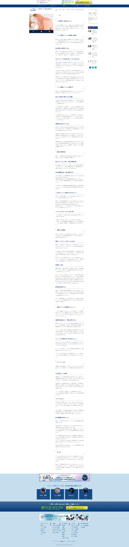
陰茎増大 (63, 534)
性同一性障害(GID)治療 (84, 523)
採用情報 (62, 541)
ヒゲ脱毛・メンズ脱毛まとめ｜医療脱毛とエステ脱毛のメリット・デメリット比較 (92, 13)
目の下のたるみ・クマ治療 (57, 530)
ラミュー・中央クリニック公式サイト (70, 541)
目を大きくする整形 (56, 525)
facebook (33, 31)
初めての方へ (53, 5)
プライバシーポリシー (56, 541)
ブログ (42, 534)
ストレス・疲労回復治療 (84, 525)
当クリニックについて (42, 5)
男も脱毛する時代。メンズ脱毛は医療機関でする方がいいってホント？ (92, 19)
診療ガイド (64, 5)
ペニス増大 (64, 530)
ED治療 (63, 527)
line (49, 31)
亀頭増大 (63, 532)
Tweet (60, 15)
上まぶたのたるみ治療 (56, 527)
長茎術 (63, 536)
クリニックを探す (76, 5)
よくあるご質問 (86, 5)
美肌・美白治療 (73, 534)
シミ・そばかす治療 (74, 532)
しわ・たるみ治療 (74, 530)
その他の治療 (83, 527)
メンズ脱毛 (73, 523)
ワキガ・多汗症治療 (74, 527)
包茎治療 (63, 525)
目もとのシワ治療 (55, 532)
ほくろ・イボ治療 (74, 536)
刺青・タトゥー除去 (74, 525)
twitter (41, 31)
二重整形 (54, 523)
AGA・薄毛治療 (64, 523)
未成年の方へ (43, 530)
